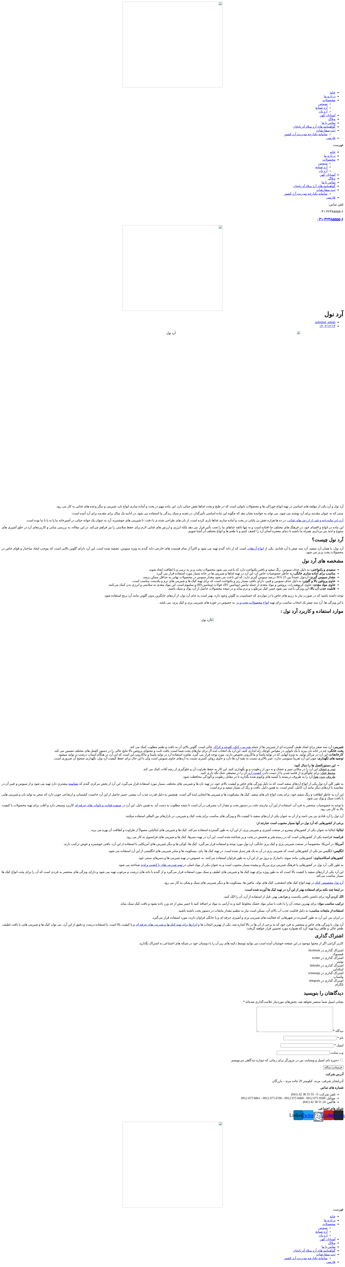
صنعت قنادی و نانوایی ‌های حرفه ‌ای (98, 805)
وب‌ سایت (336, 1052)
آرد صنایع (321, 107)
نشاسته (73, 783)
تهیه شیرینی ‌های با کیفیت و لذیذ (162, 865)
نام (340, 1038)
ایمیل (338, 1045)
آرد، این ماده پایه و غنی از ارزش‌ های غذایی (315, 520)
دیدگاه (338, 1031)
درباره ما (329, 96)
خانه (332, 92)
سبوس (322, 104)
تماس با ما (328, 123)
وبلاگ (331, 119)
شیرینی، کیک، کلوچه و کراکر (232, 747)
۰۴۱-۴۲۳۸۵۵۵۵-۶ (330, 219)
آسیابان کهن (327, 115)
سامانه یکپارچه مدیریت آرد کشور (305, 134)
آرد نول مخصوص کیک (329, 882)
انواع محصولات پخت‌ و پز (253, 602)
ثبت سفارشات (325, 130)
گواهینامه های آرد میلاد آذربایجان (314, 126)
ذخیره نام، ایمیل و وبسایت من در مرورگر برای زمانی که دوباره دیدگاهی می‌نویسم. (285, 1060)
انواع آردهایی (255, 548)
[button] (172, 145)
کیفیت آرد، (255, 773)
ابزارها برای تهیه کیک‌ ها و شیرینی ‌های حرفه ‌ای (166, 924)
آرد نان (323, 111)
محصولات (328, 100)
